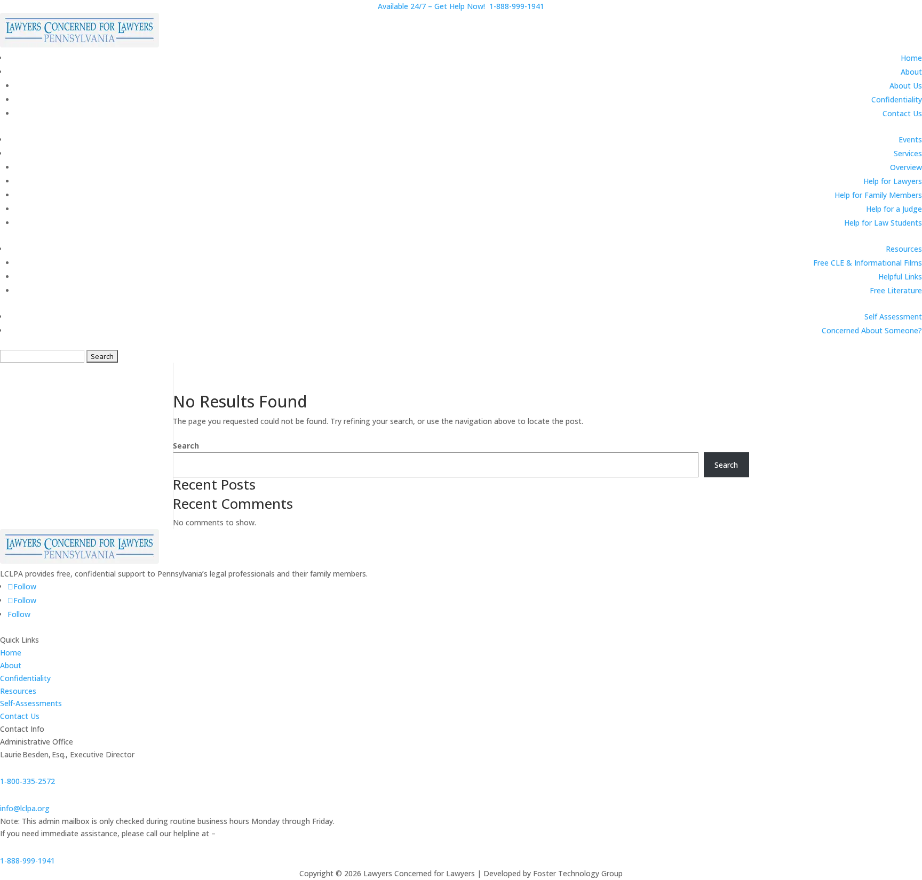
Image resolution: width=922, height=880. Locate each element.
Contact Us (902, 113)
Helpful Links (900, 276)
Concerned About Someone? (872, 330)
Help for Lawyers (892, 181)
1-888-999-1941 (27, 860)
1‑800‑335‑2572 (27, 781)
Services (908, 153)
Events (910, 139)
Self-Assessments (31, 703)
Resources (904, 249)
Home (911, 58)
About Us (905, 86)
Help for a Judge (894, 209)
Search (186, 446)
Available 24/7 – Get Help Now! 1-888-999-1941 (461, 6)
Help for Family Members (878, 195)
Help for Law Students (883, 223)
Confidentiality (896, 99)
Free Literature (896, 290)
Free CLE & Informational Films (867, 263)
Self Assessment (893, 316)
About (911, 72)
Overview (906, 167)
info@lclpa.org (25, 808)
